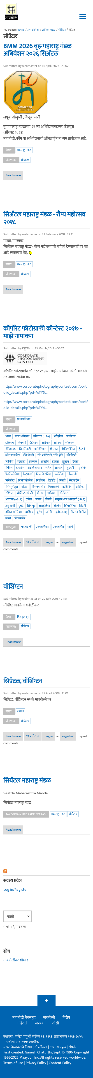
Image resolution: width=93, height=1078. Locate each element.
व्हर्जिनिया (67, 486)
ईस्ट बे (82, 449)
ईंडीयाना (34, 442)
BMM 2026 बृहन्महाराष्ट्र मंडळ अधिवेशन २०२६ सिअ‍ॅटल (37, 50)
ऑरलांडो (72, 474)
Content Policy (60, 1063)
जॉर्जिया (9, 461)
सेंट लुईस (74, 480)
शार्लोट (58, 467)
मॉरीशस (64, 493)
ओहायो (57, 442)
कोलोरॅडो (71, 455)
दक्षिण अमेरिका (13, 512)
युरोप (39, 512)
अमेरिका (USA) (48, 30)
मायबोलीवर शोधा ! (15, 960)
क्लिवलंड (10, 449)
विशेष (66, 1018)
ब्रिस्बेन (56, 505)
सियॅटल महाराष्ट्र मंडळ (27, 780)
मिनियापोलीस (25, 480)
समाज (20, 711)
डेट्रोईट (51, 480)
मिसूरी (62, 480)
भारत (8, 436)
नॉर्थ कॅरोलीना (34, 467)
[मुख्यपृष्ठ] (11, 11)
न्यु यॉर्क (81, 467)
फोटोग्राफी (26, 526)
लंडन (8, 518)
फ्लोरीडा (59, 474)
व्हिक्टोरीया (70, 505)
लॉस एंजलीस (12, 455)
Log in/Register (15, 889)
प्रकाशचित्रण (23, 419)
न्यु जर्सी (70, 467)
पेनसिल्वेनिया (12, 474)
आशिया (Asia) (13, 499)
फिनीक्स (71, 436)
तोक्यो (48, 499)
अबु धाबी (10, 505)
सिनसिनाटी (25, 449)
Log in (48, 542)
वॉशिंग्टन (62, 30)
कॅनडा (40, 493)
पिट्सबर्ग (28, 474)
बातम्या (39, 1023)
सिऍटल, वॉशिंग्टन (22, 681)
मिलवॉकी (53, 486)
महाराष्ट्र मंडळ (24, 150)
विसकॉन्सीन (38, 486)
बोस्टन (24, 486)
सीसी (55, 1023)
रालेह (48, 467)
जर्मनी (49, 512)
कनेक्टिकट (40, 449)
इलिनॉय (9, 442)
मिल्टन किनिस (78, 512)
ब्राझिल (29, 512)
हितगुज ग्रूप (23, 616)
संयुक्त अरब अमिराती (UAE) (70, 499)
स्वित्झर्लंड (19, 518)
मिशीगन (40, 480)
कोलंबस (69, 442)
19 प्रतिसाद (32, 542)
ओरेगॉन (46, 442)
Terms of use (13, 1063)
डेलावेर (20, 467)
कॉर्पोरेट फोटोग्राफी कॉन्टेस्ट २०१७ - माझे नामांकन (42, 332)
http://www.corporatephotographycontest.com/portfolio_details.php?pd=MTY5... (45, 389)
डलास (55, 461)
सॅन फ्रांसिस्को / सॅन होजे (50, 455)
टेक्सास (33, 461)
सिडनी (82, 505)
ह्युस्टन (65, 461)
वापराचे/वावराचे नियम (17, 1047)
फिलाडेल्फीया (43, 474)
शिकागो (22, 442)
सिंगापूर (31, 505)
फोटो (70, 526)
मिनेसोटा (9, 480)
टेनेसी (75, 461)
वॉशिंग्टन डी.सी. (25, 493)
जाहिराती (22, 1023)
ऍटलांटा (21, 461)
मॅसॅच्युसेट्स (11, 486)
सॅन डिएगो (28, 455)
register (68, 542)
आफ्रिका (51, 493)
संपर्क (72, 1047)
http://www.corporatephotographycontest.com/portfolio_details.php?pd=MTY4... (45, 405)
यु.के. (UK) (61, 512)
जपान (38, 499)
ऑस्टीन (45, 461)
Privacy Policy (36, 1063)
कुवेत (29, 499)
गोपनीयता (41, 1047)
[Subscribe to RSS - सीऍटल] (46, 871)
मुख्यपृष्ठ (20, 30)
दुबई (21, 505)
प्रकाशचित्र (58, 526)
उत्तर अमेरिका (33, 30)
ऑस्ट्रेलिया (44, 505)
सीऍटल (25, 159)
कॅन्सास (54, 449)
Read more (14, 175)
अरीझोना (58, 436)
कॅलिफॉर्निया (68, 449)
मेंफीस (8, 467)
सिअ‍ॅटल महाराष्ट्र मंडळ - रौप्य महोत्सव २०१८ (44, 218)
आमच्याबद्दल (58, 1047)
